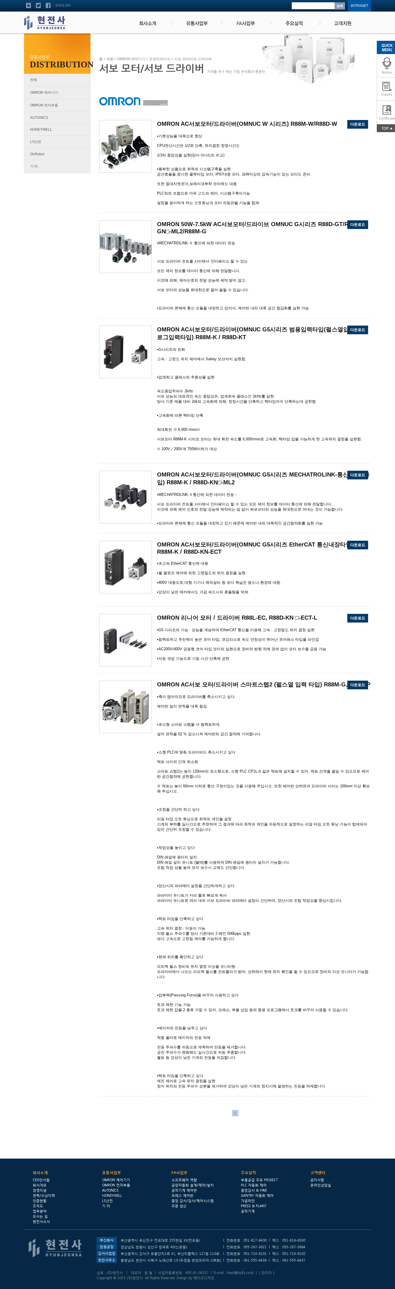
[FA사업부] (245, 23)
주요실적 (248, 1172)
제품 (109, 59)
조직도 (38, 1205)
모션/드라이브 (160, 59)
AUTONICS (39, 118)
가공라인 (248, 1200)
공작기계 (248, 1211)
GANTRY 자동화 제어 (257, 1195)
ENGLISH (63, 5)
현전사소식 (41, 1221)
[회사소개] (146, 23)
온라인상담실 (320, 1185)
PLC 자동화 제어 (254, 1185)
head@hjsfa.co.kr (240, 1272)
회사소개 (40, 1172)
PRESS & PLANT (253, 1205)
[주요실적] (294, 23)
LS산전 (35, 142)
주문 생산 (179, 1205)
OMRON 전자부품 (44, 105)
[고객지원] (343, 23)
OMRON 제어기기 (44, 93)
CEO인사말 (41, 1179)
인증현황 (40, 1200)
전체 (33, 80)
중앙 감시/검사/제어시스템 (192, 1200)
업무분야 (40, 1211)
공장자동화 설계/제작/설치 (192, 1185)
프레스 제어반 (182, 1195)
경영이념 (40, 1190)
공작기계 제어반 (184, 1190)
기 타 (34, 166)
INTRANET (359, 6)
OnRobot (37, 154)
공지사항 (317, 1179)
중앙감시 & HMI (254, 1190)
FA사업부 (179, 1172)
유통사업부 (111, 1172)
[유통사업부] (196, 23)
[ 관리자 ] (266, 1272)
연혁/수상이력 (44, 1195)
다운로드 (357, 124)
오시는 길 (40, 1216)
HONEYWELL (41, 130)
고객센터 (317, 1172)
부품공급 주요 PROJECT (259, 1179)
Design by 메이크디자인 (195, 1277)
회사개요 (40, 1185)
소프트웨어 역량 (184, 1179)
